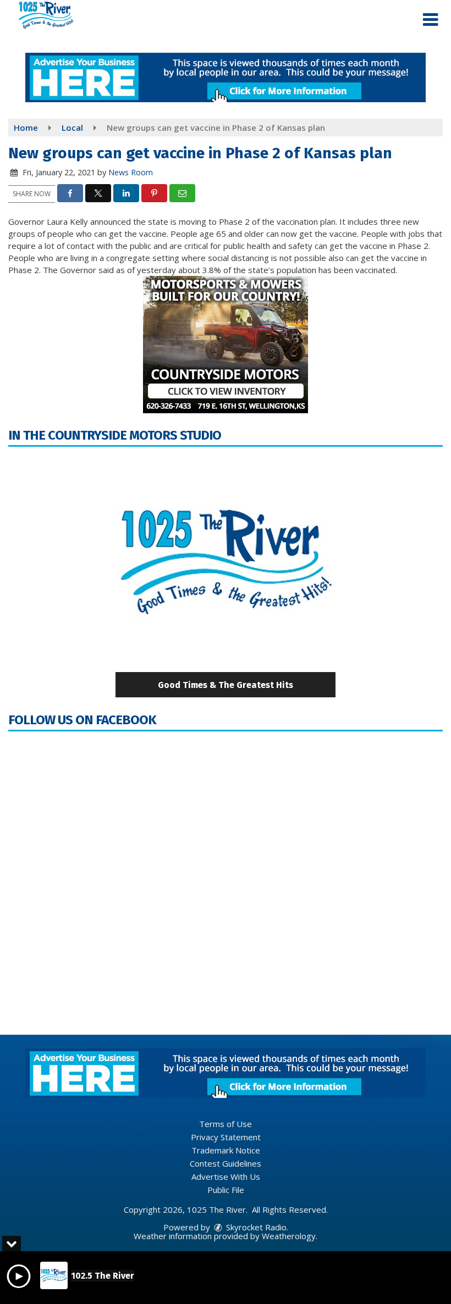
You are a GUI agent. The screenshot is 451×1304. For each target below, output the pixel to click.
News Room (130, 172)
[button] (430, 20)
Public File (225, 1189)
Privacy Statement (226, 1136)
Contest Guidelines (225, 1163)
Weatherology (289, 1235)
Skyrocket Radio (255, 1227)
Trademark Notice (225, 1150)
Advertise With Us (225, 1176)
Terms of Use (225, 1123)
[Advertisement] (225, 77)
